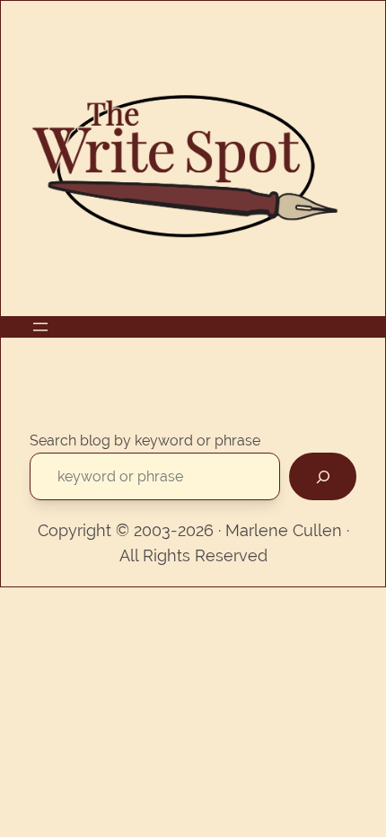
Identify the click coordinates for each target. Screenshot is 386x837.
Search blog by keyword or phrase (145, 440)
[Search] (322, 476)
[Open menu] (40, 327)
